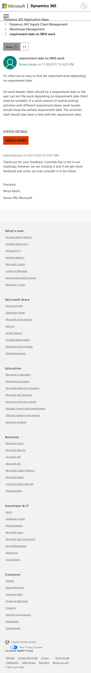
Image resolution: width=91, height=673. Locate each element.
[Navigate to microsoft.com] (13, 6)
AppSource (12, 552)
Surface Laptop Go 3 (17, 243)
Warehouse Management (27, 29)
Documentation (14, 525)
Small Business (14, 490)
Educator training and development (25, 408)
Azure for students (16, 422)
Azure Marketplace (16, 545)
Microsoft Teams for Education (22, 388)
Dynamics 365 (43, 5)
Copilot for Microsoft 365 (19, 484)
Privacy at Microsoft (17, 601)
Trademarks (12, 662)
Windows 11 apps (15, 284)
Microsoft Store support (19, 319)
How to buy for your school (21, 401)
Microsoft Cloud (14, 443)
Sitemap (10, 657)
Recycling (44, 662)
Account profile (14, 305)
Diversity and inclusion (18, 614)
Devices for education (18, 381)
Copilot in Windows (16, 271)
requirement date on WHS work (32, 34)
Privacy (45, 657)
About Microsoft (15, 587)
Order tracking (14, 332)
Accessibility (12, 621)
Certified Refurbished (17, 339)
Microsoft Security (16, 450)
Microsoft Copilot (15, 264)
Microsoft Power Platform (20, 470)
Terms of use (62, 657)
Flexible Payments (16, 353)
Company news (14, 594)
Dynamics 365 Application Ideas (26, 19)
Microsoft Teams (15, 477)
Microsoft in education (18, 374)
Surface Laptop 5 (15, 257)
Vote (9, 47)
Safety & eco (29, 662)
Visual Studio (13, 559)
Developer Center (15, 518)
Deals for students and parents (23, 415)
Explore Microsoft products (21, 277)
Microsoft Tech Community (20, 539)
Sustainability (13, 628)
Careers (10, 580)
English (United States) (23, 642)
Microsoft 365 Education (19, 394)
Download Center (15, 312)
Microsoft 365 (13, 463)
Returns (10, 326)
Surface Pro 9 (13, 250)
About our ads (61, 662)
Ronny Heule (28, 64)
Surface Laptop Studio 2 (19, 237)
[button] (84, 6)
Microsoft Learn (14, 532)
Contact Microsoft (28, 657)
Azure (9, 511)
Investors (11, 607)
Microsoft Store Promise (19, 346)
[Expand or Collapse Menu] (6, 16)
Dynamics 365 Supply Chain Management (39, 24)
